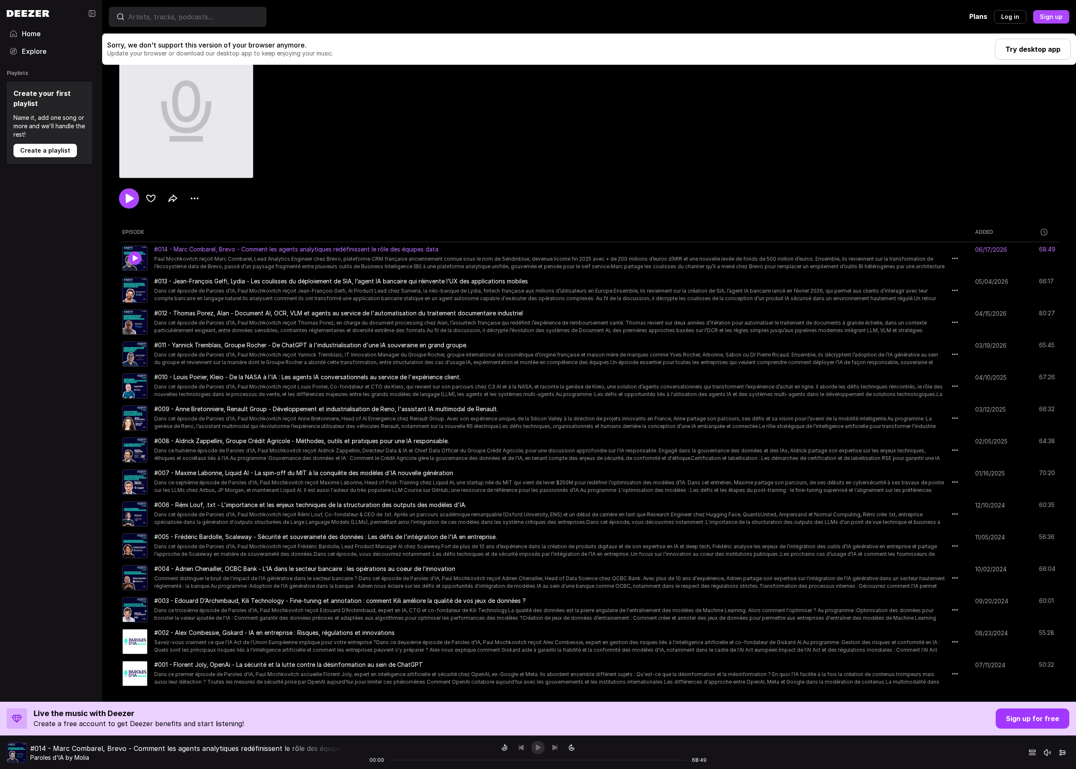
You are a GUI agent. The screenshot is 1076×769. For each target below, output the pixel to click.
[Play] (538, 747)
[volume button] (1047, 752)
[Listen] (129, 198)
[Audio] (1062, 752)
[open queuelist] (1032, 752)
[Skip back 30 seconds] (504, 747)
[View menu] (195, 198)
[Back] (521, 747)
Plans (978, 16)
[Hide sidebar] (92, 13)
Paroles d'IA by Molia (59, 757)
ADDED (984, 232)
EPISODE (133, 232)
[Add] (151, 198)
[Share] (173, 198)
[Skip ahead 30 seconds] (571, 747)
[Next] (555, 747)
